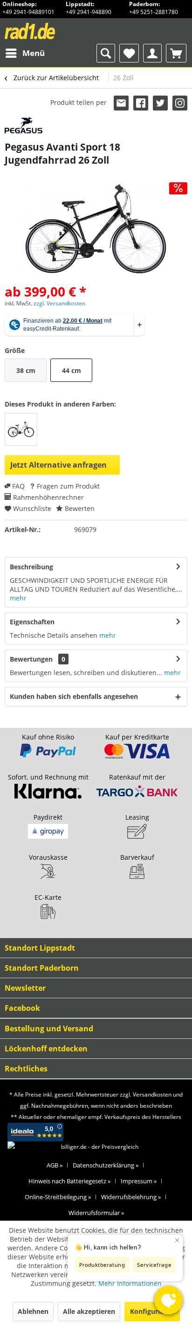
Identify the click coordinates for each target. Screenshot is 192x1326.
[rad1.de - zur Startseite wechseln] (47, 31)
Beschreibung (31, 566)
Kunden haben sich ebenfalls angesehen (74, 696)
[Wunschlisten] (129, 53)
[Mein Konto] (152, 53)
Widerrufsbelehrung (131, 1197)
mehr (18, 598)
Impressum (139, 1181)
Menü (33, 53)
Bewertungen (31, 659)
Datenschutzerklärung (105, 1165)
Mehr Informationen (130, 1283)
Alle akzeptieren (89, 1311)
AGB (54, 1165)
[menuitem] (24, 53)
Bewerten (79, 508)
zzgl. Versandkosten (59, 303)
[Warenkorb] (176, 53)
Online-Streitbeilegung (58, 1197)
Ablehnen (33, 1311)
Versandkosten (152, 1094)
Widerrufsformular (96, 1213)
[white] (21, 429)
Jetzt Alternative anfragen (58, 465)
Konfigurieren (152, 1311)
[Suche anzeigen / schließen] (105, 53)
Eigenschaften (32, 621)
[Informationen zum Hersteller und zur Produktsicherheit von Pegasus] (23, 125)
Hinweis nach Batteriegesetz (69, 1181)
